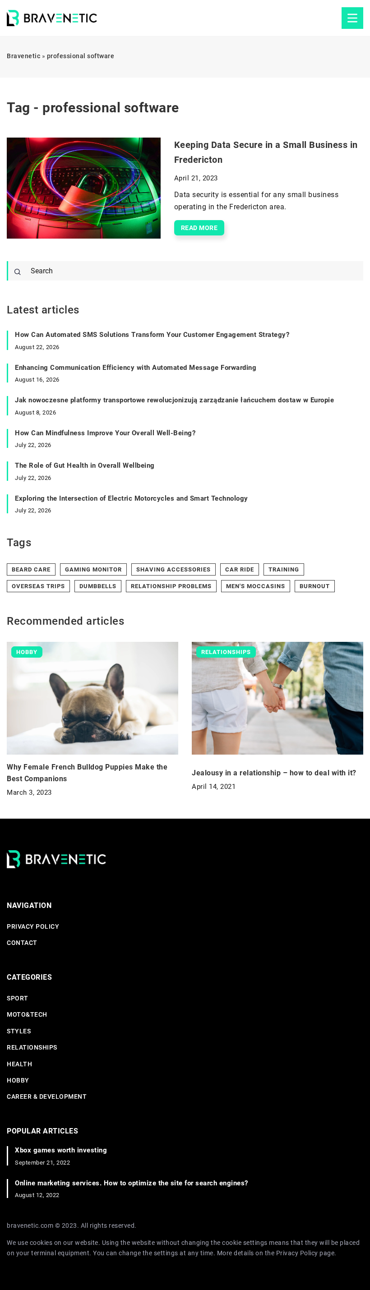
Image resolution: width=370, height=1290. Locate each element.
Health (19, 1064)
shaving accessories (173, 569)
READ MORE (199, 227)
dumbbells (97, 586)
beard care (31, 569)
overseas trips (38, 586)
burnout (315, 586)
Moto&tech (27, 1014)
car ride (239, 569)
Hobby (18, 1080)
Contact (22, 942)
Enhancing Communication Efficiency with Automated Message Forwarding (135, 368)
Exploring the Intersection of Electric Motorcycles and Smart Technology (131, 498)
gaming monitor (93, 569)
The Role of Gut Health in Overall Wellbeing (85, 465)
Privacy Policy (297, 1253)
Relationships (32, 1047)
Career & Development (47, 1096)
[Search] (17, 272)
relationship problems (171, 586)
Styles (19, 1031)
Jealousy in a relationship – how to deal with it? (274, 773)
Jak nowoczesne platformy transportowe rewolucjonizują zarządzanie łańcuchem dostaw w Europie (174, 400)
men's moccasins (255, 586)
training (283, 569)
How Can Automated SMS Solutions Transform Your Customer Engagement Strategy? (152, 335)
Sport (17, 998)
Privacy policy (33, 926)
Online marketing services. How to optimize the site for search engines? (131, 1183)
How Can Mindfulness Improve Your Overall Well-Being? (105, 433)
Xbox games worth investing (61, 1150)
